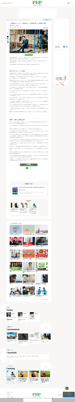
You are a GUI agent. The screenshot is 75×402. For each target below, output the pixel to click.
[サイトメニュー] (72, 3)
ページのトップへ (67, 388)
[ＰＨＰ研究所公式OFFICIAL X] (67, 46)
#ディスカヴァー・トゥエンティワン (11, 357)
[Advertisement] (37, 13)
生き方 (13, 313)
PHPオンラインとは (10, 392)
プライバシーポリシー (66, 394)
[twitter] (8, 36)
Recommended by (43, 299)
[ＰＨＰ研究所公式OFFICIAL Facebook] (64, 46)
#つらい (17, 357)
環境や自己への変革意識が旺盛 (28, 165)
